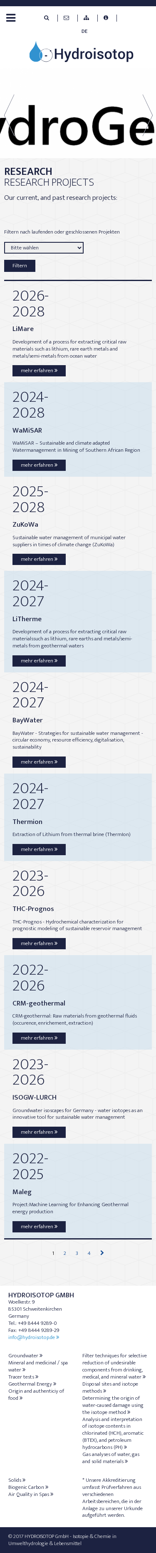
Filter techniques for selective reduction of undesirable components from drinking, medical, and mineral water (114, 1366)
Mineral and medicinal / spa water (38, 1366)
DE (84, 31)
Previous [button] (16, 115)
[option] (78, 113)
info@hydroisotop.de (31, 1337)
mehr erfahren (37, 370)
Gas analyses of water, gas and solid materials (110, 1458)
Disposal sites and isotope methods (110, 1387)
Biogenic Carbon (26, 1487)
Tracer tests (21, 1376)
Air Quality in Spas (28, 1494)
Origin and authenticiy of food (36, 1394)
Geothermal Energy (30, 1384)
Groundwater (23, 1355)
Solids (14, 1480)
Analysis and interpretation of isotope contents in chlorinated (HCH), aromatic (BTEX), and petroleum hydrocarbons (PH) (113, 1433)
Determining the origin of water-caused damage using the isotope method (113, 1405)
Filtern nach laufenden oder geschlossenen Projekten (62, 231)
